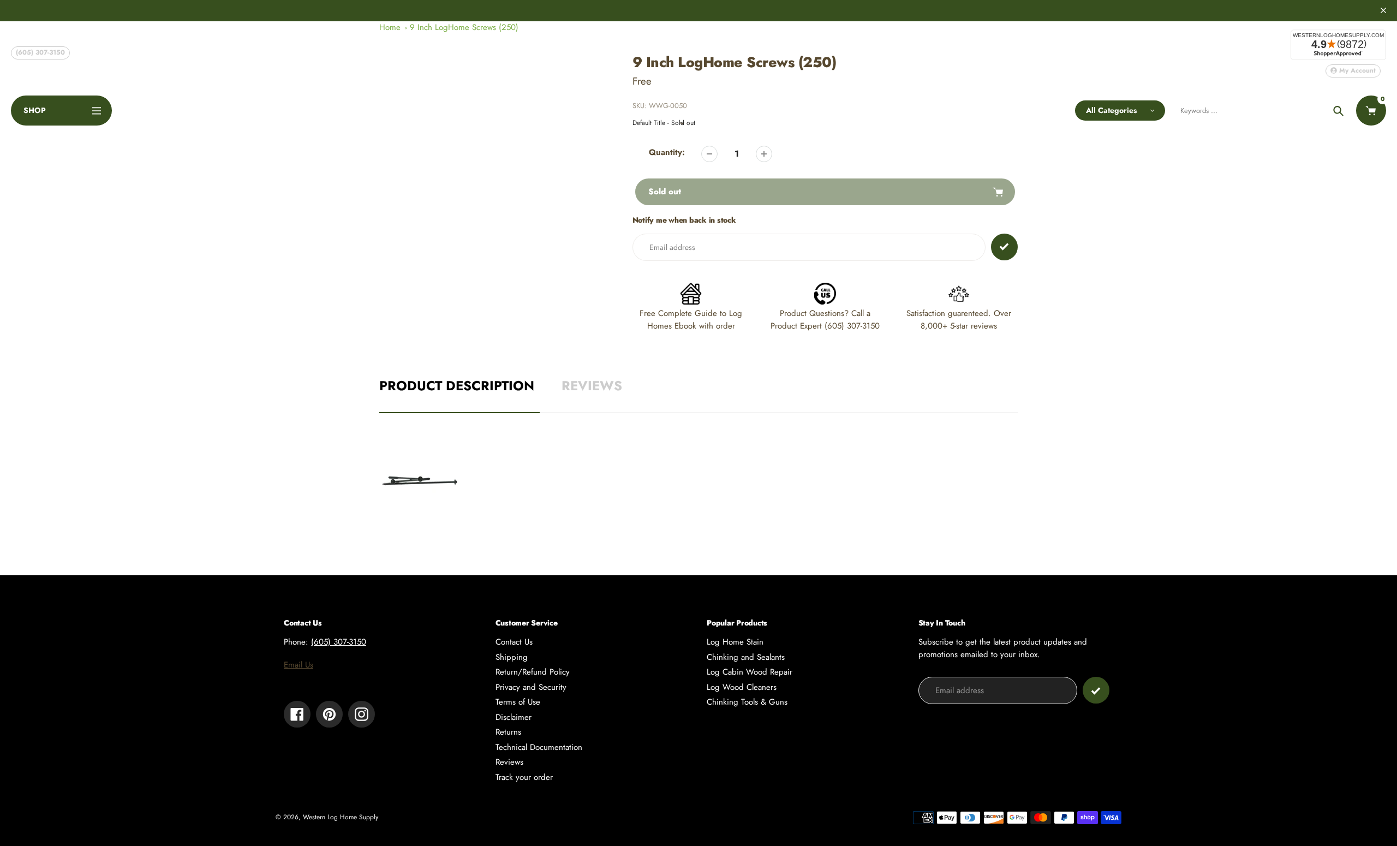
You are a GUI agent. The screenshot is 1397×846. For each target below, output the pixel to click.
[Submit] (1096, 690)
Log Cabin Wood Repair (749, 672)
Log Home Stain (735, 642)
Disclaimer (513, 717)
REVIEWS (592, 385)
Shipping (511, 657)
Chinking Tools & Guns (747, 702)
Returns (508, 732)
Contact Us (514, 642)
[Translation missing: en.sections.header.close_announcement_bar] (1383, 10)
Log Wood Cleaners (742, 687)
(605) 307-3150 (40, 52)
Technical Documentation (538, 747)
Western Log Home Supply (340, 817)
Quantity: (667, 152)
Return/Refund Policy (532, 672)
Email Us (298, 665)
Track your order (524, 777)
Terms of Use (517, 702)
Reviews (509, 762)
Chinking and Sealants (746, 657)
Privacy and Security (530, 687)
